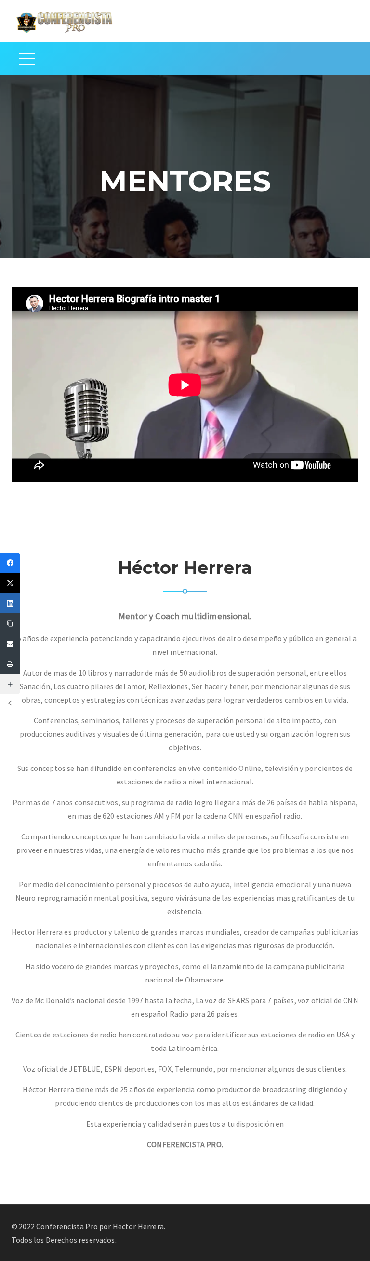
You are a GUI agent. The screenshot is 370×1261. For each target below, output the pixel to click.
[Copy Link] (10, 623)
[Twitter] (10, 583)
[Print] (10, 664)
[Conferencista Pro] (65, 21)
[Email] (10, 644)
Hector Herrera (138, 1226)
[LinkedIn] (10, 603)
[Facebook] (10, 563)
